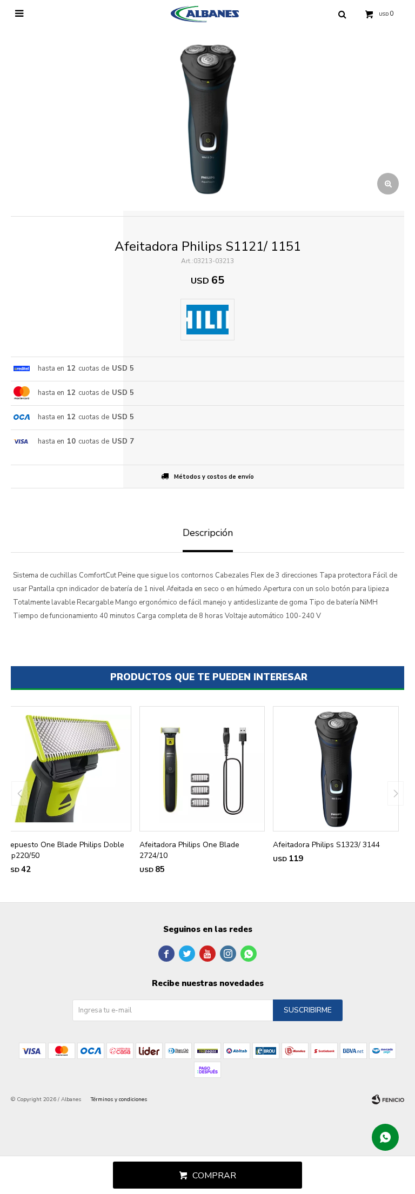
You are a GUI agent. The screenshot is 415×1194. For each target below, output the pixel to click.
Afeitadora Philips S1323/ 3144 (326, 845)
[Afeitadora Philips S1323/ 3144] (336, 769)
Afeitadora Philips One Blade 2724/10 (189, 850)
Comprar (214, 1176)
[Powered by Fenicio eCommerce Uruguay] (388, 1099)
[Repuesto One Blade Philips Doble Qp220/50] (68, 769)
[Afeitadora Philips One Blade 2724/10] (202, 769)
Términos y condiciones (119, 1099)
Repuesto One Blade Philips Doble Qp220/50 (64, 850)
